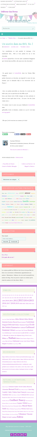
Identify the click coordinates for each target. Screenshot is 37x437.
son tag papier (6, 112)
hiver (34, 204)
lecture (3, 209)
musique (4, 212)
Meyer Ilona (5, 406)
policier (6, 214)
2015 (31, 300)
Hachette (30, 330)
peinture (31, 212)
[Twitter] (15, 434)
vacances (19, 220)
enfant (31, 198)
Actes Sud (4, 319)
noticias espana (16, 359)
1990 (21, 295)
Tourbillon (10, 343)
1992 (24, 295)
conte (31, 196)
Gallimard (22, 327)
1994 (28, 295)
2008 (30, 297)
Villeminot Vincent (25, 414)
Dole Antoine (14, 397)
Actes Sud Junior (10, 319)
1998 (6, 297)
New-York (16, 212)
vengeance (26, 220)
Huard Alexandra (29, 400)
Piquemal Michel (17, 408)
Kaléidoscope (8, 333)
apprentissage (9, 196)
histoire (31, 204)
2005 (22, 297)
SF (24, 217)
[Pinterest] (25, 434)
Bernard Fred (13, 389)
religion (28, 214)
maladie (21, 209)
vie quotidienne (32, 220)
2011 (11, 300)
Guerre (18, 204)
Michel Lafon (28, 335)
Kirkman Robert (5, 403)
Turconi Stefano (6, 414)
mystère (7, 212)
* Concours (11, 7)
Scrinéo (21, 341)
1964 (9, 295)
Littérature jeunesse (8, 4)
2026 (6, 306)
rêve (31, 214)
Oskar (18, 338)
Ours (26, 212)
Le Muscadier (5, 335)
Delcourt (11, 325)
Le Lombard (31, 333)
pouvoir (10, 214)
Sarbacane (16, 341)
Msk (7, 338)
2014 (26, 300)
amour (27, 193)
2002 (15, 297)
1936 (5, 295)
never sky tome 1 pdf (27, 366)
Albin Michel (19, 319)
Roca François (8, 411)
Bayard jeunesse (22, 322)
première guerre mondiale (17, 214)
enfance (27, 198)
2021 (24, 303)
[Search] (33, 29)
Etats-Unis (19, 201)
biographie (22, 196)
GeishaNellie (17, 73)
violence (3, 222)
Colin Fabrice (14, 394)
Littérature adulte (20, 1)
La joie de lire (24, 333)
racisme (24, 214)
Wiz (20, 343)
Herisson (6, 47)
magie (18, 209)
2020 (20, 303)
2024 (33, 303)
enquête (4, 201)
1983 (19, 295)
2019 (17, 303)
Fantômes (8, 204)
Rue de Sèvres (9, 341)
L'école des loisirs (16, 333)
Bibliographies (21, 4)
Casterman (30, 322)
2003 (18, 297)
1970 (11, 295)
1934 (3, 295)
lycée (16, 209)
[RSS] (18, 434)
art (12, 196)
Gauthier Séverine (5, 400)
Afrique (17, 193)
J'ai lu (3, 333)
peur (34, 212)
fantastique (32, 201)
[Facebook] (11, 434)
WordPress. (29, 430)
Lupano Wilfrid (22, 403)
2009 (3, 301)
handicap (22, 204)
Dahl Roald (31, 394)
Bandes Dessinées (6, 1)
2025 (3, 306)
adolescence (11, 193)
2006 (25, 297)
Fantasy (3, 204)
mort (30, 209)
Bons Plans (5, 254)
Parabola (21, 430)
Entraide (15, 201)
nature (11, 212)
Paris (29, 212)
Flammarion (15, 327)
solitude (30, 217)
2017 (8, 303)
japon (34, 207)
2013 (20, 300)
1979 (15, 295)
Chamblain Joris (6, 394)
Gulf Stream (24, 330)
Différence (10, 198)
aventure (17, 196)
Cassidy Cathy (7, 392)
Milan (4, 338)
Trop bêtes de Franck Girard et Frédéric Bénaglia (9, 165)
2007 (28, 297)
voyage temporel (11, 222)
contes (34, 196)
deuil (6, 198)
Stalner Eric (25, 411)
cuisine (3, 198)
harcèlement (27, 204)
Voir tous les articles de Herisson (19, 149)
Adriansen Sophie (13, 386)
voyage (6, 222)
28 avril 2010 (14, 47)
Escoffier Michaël (21, 397)
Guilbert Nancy (17, 400)
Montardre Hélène (17, 406)
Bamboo (10, 322)
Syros (28, 341)
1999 (8, 297)
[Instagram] (21, 434)
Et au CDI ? (31, 4)
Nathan (12, 338)
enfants (33, 198)
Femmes (11, 204)
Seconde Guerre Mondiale (10, 217)
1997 (3, 297)
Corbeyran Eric (25, 394)
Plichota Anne (25, 408)
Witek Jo (5, 417)
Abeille (5, 58)
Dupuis (27, 325)
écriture (24, 198)
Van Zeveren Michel (14, 414)
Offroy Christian (10, 408)
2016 (4, 303)
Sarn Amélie (20, 411)
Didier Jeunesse (20, 325)
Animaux (4, 196)
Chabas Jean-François (19, 392)
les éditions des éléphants (15, 335)
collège (28, 196)
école (17, 198)
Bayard (15, 322)
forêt (15, 204)
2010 (7, 301)
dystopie (14, 198)
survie (10, 220)
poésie (3, 214)
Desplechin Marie (6, 397)
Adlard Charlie (5, 386)
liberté (5, 209)
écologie (20, 198)
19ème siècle (4, 193)
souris (3, 220)
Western (15, 222)
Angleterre (33, 193)
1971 (13, 295)
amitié (21, 193)
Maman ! (3, 7)
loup (14, 209)
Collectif (18, 394)
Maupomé (30, 403)
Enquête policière (9, 201)
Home (3, 38)
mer (24, 209)
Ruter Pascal (14, 411)
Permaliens (19, 157)
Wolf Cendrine (12, 417)
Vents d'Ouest (15, 343)
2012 (15, 300)
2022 (27, 303)
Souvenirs (6, 220)
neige (13, 212)
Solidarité (27, 217)
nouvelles (23, 212)
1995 (30, 295)
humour (10, 207)
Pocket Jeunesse (23, 338)
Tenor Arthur (31, 411)
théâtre (13, 220)
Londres (11, 209)
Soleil (25, 341)
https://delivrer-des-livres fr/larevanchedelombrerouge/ (16, 356)
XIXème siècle (19, 222)
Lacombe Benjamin (13, 403)
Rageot (28, 338)
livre (8, 209)
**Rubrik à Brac (12, 38)
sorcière (34, 217)
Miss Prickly (10, 406)
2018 (13, 303)
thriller (16, 220)
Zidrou (20, 417)
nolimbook (25, 364)
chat (25, 196)
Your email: (5, 236)
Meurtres (26, 209)
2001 (13, 297)
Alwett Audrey (22, 386)
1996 (32, 295)
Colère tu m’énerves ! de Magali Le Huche (28, 165)
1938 (7, 295)
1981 (17, 295)
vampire (22, 220)
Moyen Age (33, 209)
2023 (30, 303)
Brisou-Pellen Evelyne (23, 389)
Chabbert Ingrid (30, 392)
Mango (23, 335)
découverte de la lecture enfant (10, 369)
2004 (20, 297)
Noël (20, 212)
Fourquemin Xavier (30, 397)
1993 (26, 295)
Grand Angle (18, 330)
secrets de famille (19, 217)
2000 (10, 297)
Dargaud (5, 325)
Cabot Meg (31, 389)
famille (26, 201)
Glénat (12, 330)
